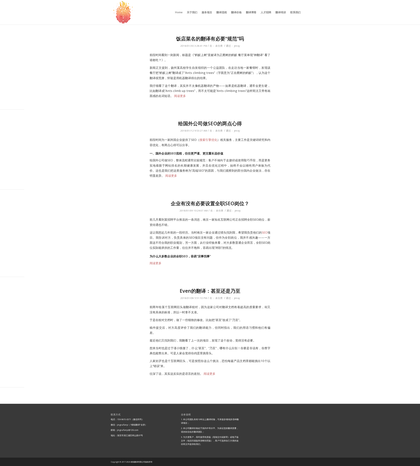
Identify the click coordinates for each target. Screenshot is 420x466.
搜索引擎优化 (208, 140)
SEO (264, 232)
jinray (237, 45)
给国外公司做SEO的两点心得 (210, 123)
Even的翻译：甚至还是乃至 (210, 290)
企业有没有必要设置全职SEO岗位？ (210, 203)
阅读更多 (180, 96)
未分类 (219, 45)
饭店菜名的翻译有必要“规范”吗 (210, 38)
